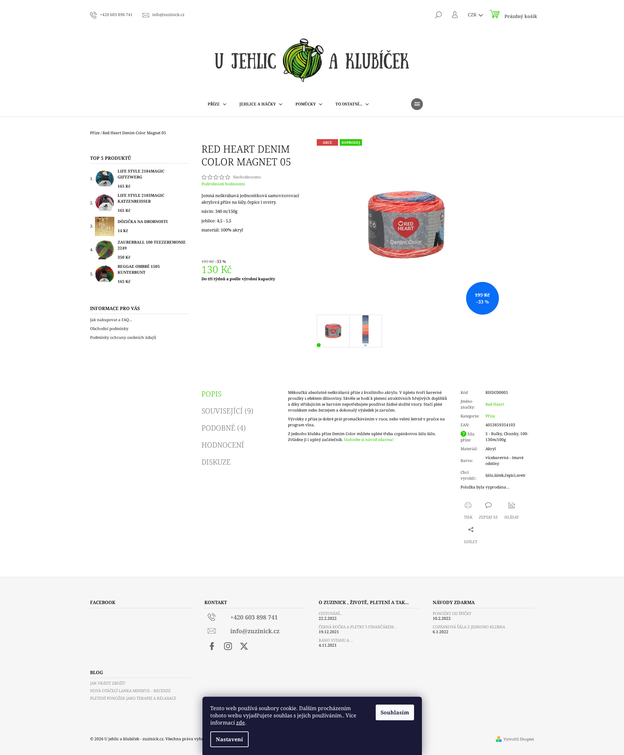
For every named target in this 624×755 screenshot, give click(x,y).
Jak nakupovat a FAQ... (111, 319)
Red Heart (494, 404)
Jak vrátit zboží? (107, 683)
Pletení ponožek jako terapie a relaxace (133, 698)
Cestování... (331, 613)
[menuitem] (217, 104)
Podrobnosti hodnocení (223, 184)
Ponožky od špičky (452, 613)
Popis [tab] (211, 393)
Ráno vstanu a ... (336, 640)
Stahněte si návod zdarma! (369, 439)
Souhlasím (395, 712)
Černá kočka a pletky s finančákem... (358, 627)
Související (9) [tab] (227, 410)
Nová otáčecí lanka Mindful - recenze (130, 691)
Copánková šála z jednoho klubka (469, 627)
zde (240, 722)
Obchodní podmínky (109, 328)
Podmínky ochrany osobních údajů (123, 337)
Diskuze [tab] (216, 462)
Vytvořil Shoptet (518, 739)
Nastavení (229, 739)
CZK (473, 14)
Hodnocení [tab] (222, 445)
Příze (490, 416)
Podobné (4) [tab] (223, 428)
